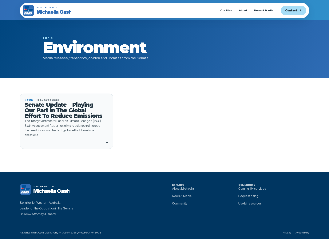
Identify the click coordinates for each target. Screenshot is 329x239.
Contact (293, 10)
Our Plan (226, 10)
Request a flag (248, 195)
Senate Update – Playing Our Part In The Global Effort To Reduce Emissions (63, 110)
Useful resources (250, 203)
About (243, 10)
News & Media (263, 10)
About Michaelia (183, 188)
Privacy (287, 232)
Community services (252, 188)
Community (179, 203)
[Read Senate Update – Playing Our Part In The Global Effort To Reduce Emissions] (107, 142)
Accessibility (302, 232)
